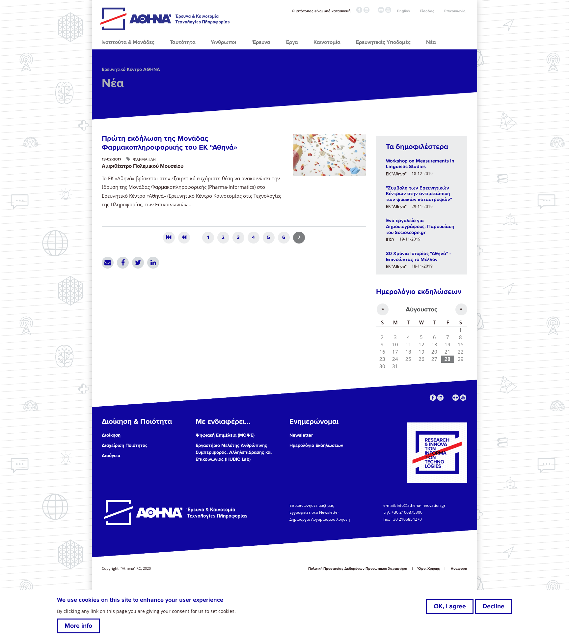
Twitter (138, 263)
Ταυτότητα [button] (183, 42)
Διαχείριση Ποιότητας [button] (125, 445)
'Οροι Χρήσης (428, 568)
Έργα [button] (292, 42)
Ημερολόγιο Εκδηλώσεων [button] (316, 445)
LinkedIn (153, 263)
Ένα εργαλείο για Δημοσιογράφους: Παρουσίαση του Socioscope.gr (420, 226)
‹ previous (184, 238)
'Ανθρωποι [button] (223, 42)
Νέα (113, 83)
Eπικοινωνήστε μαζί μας (311, 504)
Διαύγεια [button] (111, 455)
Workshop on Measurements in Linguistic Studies (420, 164)
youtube (388, 10)
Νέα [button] (431, 42)
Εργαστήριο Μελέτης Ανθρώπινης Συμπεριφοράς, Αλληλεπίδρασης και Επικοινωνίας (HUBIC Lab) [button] (234, 452)
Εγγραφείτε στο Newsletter (314, 512)
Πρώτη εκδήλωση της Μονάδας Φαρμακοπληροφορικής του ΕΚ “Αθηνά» (169, 143)
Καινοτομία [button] (326, 42)
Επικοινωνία (455, 11)
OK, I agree (450, 606)
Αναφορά (459, 568)
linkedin (366, 10)
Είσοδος (427, 11)
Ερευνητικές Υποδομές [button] (383, 42)
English (403, 11)
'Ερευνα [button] (261, 42)
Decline (493, 606)
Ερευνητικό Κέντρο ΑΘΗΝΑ (131, 69)
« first (169, 238)
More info (78, 626)
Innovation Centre (165, 19)
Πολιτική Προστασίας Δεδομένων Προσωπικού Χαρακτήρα (357, 568)
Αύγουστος (421, 309)
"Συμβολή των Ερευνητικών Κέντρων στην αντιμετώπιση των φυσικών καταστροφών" (419, 193)
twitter (373, 10)
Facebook (123, 263)
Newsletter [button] (301, 435)
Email (108, 263)
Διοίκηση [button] (111, 435)
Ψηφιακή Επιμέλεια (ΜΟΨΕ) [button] (225, 435)
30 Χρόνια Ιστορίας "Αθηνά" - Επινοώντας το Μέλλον (418, 256)
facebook (359, 10)
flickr (381, 10)
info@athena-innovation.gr (421, 504)
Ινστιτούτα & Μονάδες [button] (127, 42)
